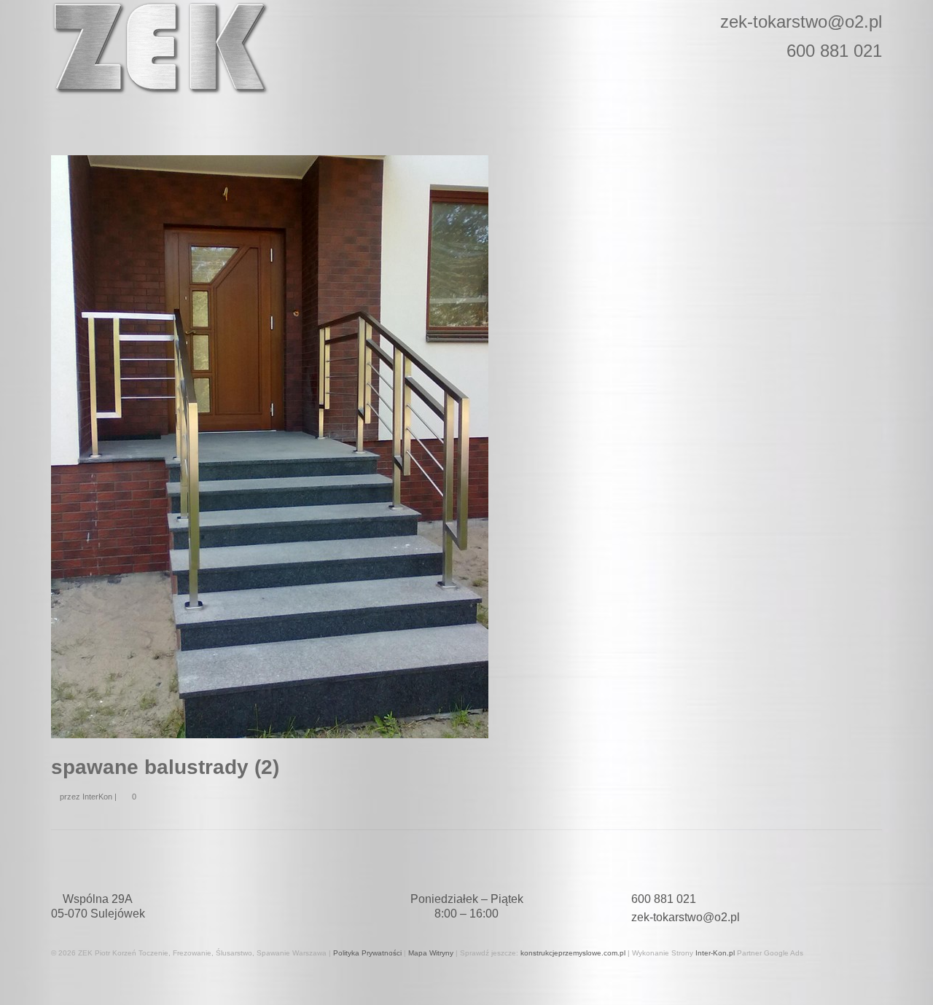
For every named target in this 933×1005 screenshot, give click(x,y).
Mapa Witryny (430, 953)
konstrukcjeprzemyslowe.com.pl (572, 953)
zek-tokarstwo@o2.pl (685, 917)
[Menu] (68, 115)
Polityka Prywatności (367, 953)
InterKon (97, 796)
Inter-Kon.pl (715, 953)
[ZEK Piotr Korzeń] (182, 48)
